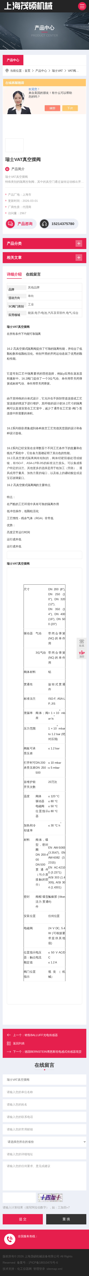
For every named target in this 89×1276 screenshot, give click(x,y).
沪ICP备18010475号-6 (43, 1262)
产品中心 (13, 60)
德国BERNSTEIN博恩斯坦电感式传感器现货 (53, 1051)
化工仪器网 (24, 1268)
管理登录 (39, 1268)
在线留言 (33, 274)
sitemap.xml (54, 1268)
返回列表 (19, 1043)
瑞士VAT (57, 70)
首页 (27, 70)
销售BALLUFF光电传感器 (41, 1035)
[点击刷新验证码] (50, 1198)
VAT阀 (72, 70)
